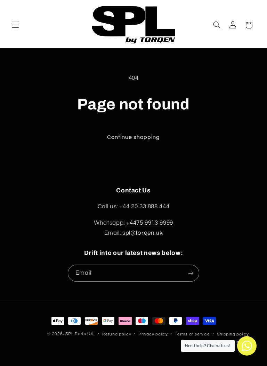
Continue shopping (133, 137)
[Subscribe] (191, 273)
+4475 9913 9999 (149, 223)
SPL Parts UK (79, 334)
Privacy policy (153, 334)
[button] (15, 25)
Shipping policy (233, 334)
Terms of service (192, 334)
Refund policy (116, 334)
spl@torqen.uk (142, 233)
